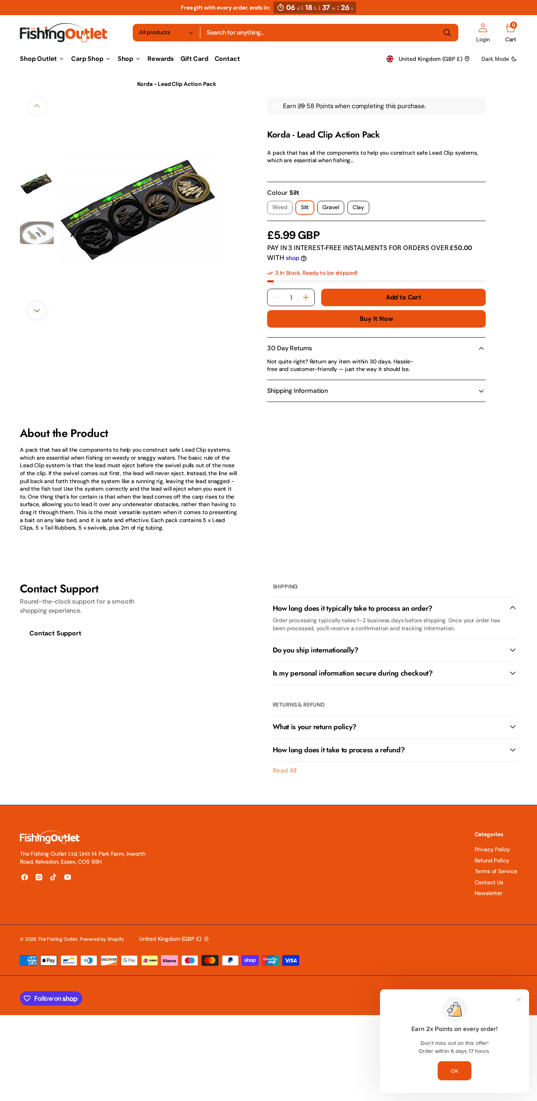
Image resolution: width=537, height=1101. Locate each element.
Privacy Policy (492, 849)
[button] (483, 32)
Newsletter (488, 893)
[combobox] (329, 32)
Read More (281, 171)
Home (27, 83)
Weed (282, 209)
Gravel (333, 209)
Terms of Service (496, 871)
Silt (307, 209)
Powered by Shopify (102, 939)
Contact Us (489, 882)
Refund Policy (492, 860)
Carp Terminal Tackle (98, 83)
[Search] (447, 32)
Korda (274, 124)
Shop (53, 83)
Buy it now (376, 319)
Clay (361, 209)
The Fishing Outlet (58, 939)
